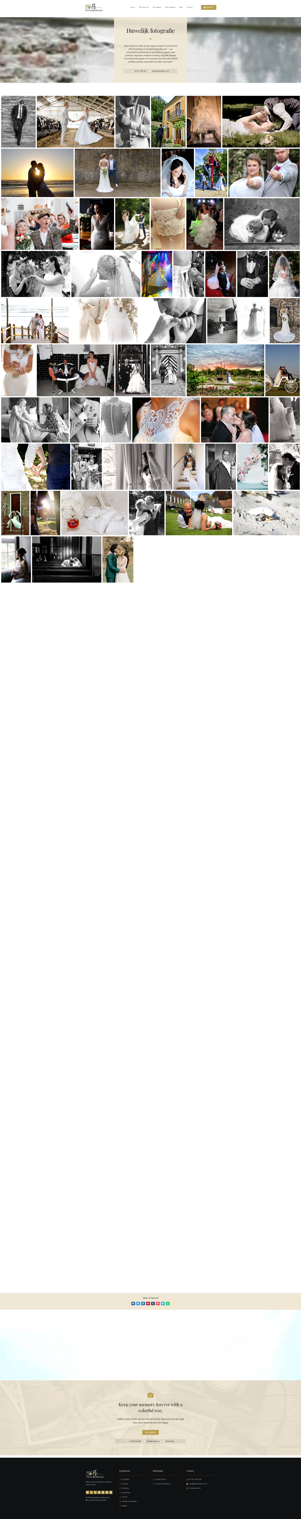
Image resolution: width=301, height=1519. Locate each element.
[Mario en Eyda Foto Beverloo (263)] (34, 702)
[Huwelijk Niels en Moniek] (75, 122)
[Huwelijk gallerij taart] (252, 467)
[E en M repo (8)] (285, 1181)
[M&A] (73, 1225)
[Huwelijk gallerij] (35, 1134)
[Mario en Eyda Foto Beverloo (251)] (18, 653)
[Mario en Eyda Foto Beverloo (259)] (213, 605)
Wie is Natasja (170, 7)
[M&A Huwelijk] (252, 274)
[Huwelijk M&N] (168, 1089)
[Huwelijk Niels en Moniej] (103, 1134)
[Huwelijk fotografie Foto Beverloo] (18, 122)
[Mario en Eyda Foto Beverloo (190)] (39, 224)
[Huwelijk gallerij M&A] (169, 1270)
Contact (190, 7)
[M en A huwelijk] (35, 801)
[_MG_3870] (94, 513)
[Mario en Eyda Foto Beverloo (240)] (39, 949)
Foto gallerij (157, 7)
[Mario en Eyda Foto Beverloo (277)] (103, 1043)
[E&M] (266, 1089)
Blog (181, 7)
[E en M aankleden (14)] (132, 122)
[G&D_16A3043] (130, 653)
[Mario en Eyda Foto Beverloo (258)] (116, 949)
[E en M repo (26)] (222, 320)
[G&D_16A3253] (118, 559)
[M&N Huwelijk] (268, 605)
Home (133, 7)
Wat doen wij (144, 7)
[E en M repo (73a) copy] (65, 1181)
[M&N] (267, 702)
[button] (133, 1303)
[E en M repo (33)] (88, 898)
